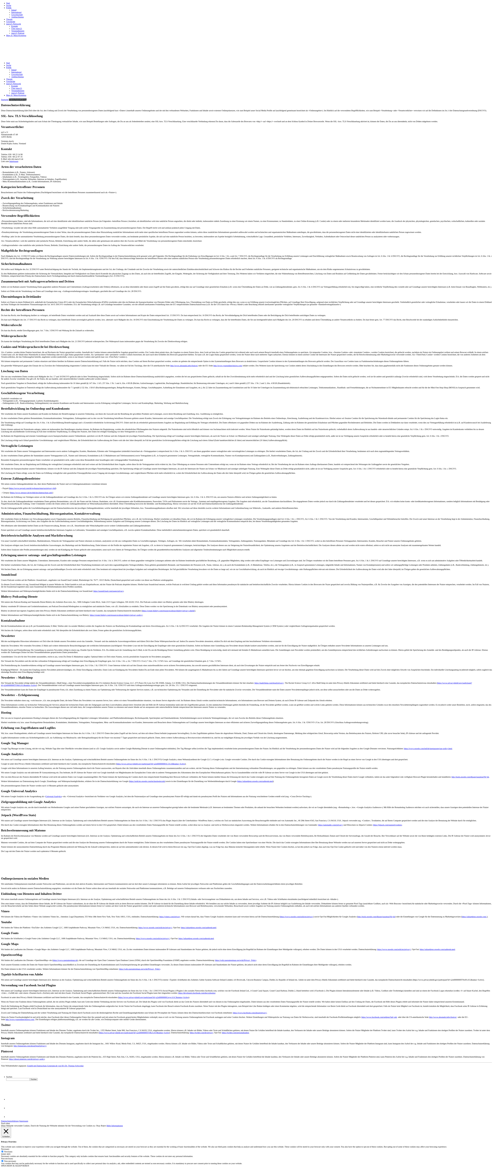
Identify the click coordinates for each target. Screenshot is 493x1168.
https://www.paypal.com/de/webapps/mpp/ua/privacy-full (32, 488)
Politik (8, 8)
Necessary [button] (5, 1149)
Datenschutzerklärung (10, 1121)
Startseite (4, 100)
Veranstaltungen (17, 31)
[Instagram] (10, 1117)
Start (8, 3)
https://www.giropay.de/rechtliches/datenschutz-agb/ (31, 493)
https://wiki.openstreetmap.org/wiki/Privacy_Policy (235, 960)
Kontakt (14, 26)
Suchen (9, 1077)
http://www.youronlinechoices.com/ (227, 366)
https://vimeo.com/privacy (169, 917)
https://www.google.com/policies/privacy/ (155, 927)
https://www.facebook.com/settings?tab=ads (379, 1017)
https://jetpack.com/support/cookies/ (387, 825)
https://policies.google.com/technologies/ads (147, 781)
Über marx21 (16, 28)
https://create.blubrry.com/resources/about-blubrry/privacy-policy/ (116, 615)
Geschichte (10, 22)
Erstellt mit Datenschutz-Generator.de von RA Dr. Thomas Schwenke (55, 1066)
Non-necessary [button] (7, 1158)
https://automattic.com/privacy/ (330, 825)
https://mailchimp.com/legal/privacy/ (269, 683)
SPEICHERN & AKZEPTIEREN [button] (15, 1166)
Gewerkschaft (17, 15)
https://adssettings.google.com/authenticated (198, 927)
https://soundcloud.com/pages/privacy (108, 591)
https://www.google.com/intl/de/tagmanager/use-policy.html (428, 748)
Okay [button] (98, 1126)
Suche (8, 5)
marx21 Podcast (17, 33)
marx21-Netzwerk (13, 24)
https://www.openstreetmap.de (65, 960)
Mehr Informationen (115, 1126)
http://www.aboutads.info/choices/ (184, 366)
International (16, 12)
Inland (13, 10)
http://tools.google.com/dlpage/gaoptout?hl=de (470, 777)
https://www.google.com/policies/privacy (296, 917)
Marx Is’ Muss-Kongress (16, 35)
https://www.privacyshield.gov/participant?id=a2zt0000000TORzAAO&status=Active (134, 1033)
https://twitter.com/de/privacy (201, 1033)
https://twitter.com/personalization (235, 1033)
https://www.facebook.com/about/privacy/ (250, 1013)
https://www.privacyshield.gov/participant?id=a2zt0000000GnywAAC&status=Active (153, 997)
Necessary (8, 1152)
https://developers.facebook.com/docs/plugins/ (196, 993)
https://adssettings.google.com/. (474, 917)
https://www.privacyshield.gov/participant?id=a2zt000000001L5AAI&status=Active (151, 764)
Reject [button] (103, 1126)
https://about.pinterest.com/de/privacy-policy (27, 1059)
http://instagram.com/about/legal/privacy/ (30, 1046)
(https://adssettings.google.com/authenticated (255, 781)
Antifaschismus (17, 17)
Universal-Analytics (53, 796)
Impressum (13, 161)
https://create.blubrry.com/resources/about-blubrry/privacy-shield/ (168, 611)
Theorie (9, 19)
